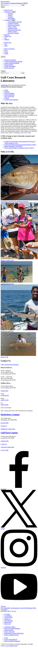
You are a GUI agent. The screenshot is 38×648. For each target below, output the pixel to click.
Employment (7, 622)
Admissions (7, 12)
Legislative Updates (9, 627)
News (6, 50)
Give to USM (4, 450)
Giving (6, 53)
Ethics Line (7, 624)
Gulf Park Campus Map (7, 447)
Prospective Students (10, 60)
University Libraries (13, 33)
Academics (7, 20)
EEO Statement (8, 620)
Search (3, 71)
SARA (6, 638)
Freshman (10, 13)
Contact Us (4, 426)
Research (6, 34)
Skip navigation (5, 1)
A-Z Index (7, 614)
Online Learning (12, 31)
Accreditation (8, 616)
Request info (7, 42)
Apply (6, 45)
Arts (5, 38)
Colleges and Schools (14, 25)
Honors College (12, 26)
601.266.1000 (4, 423)
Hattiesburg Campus (10, 414)
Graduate (10, 17)
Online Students (8, 64)
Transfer (10, 15)
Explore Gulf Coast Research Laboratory (11, 87)
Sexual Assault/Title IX (10, 639)
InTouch (6, 98)
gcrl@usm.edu (5, 395)
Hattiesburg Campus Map (8, 429)
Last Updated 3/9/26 (11, 645)
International (11, 18)
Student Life (7, 36)
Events (6, 52)
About (6, 90)
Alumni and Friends (9, 66)
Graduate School (12, 28)
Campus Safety (8, 617)
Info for (3, 56)
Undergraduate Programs (15, 22)
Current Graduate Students (11, 63)
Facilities (6, 91)
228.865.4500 (4, 441)
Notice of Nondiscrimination (12, 628)
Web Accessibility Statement (12, 641)
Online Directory (9, 630)
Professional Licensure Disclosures (14, 633)
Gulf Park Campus (9, 432)
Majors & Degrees (9, 49)
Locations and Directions (11, 99)
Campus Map (4, 391)
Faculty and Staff (9, 68)
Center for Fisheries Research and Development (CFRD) (20, 144)
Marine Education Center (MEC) (13, 146)
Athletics (6, 39)
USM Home (4, 85)
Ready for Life (8, 10)
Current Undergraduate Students (13, 61)
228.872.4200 (4, 400)
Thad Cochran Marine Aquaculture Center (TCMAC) (19, 148)
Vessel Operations (9, 93)
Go (23, 5)
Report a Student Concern (11, 635)
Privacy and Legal (9, 631)
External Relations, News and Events (9, 95)
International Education (14, 30)
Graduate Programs (13, 23)
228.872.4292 (4, 404)
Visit (5, 44)
